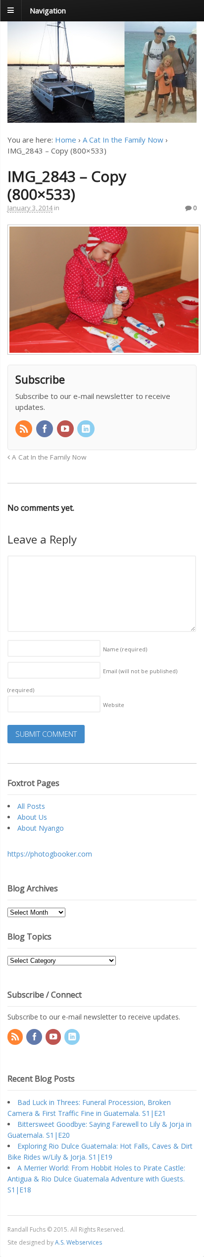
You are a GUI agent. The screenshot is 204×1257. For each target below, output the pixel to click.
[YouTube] (66, 429)
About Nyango (40, 828)
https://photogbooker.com (49, 854)
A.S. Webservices (78, 1242)
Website (113, 704)
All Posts (31, 806)
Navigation (48, 10)
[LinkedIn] (86, 429)
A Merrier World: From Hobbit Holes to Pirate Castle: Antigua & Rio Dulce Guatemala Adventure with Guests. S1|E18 (96, 1178)
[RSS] (24, 429)
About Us (32, 817)
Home (65, 140)
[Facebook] (45, 429)
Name (125, 649)
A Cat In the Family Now (123, 140)
